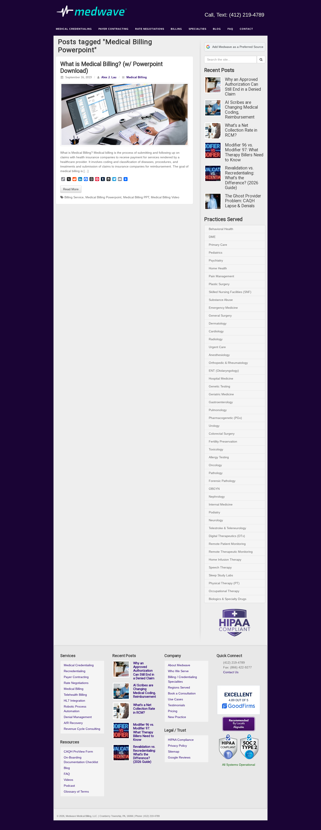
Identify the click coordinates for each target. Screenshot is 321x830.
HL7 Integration (74, 700)
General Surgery (220, 315)
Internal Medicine (221, 504)
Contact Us (230, 672)
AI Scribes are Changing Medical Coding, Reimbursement (241, 110)
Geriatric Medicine (221, 394)
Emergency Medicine (223, 307)
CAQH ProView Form (78, 751)
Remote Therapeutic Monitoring (231, 551)
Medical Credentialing (79, 665)
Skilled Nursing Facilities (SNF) (230, 292)
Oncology (215, 465)
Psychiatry (216, 260)
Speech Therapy (220, 567)
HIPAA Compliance (181, 739)
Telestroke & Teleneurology (227, 528)
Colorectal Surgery (222, 433)
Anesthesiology (219, 355)
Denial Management (78, 717)
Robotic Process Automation (75, 709)
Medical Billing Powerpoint (103, 197)
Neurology (216, 520)
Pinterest (240, 677)
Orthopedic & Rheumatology (228, 362)
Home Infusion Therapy (225, 559)
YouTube (255, 8)
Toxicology (216, 449)
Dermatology (217, 323)
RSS (261, 8)
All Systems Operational (238, 764)
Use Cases (175, 699)
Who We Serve (178, 671)
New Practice (177, 717)
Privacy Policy (177, 745)
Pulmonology (218, 410)
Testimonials (176, 705)
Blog (67, 768)
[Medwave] (160, 11)
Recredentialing (74, 671)
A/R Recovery (73, 723)
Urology (214, 425)
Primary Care (218, 244)
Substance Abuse (221, 300)
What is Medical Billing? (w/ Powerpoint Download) (111, 67)
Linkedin (243, 8)
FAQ (67, 774)
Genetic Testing (219, 386)
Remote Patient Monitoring (227, 544)
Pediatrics (215, 252)
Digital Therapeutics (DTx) (227, 536)
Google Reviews (179, 757)
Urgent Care (217, 347)
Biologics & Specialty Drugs (227, 599)
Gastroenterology (221, 402)
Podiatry (214, 512)
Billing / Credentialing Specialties (182, 679)
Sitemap (173, 751)
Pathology (216, 473)
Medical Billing (136, 77)
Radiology (216, 339)
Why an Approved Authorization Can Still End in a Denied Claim (243, 87)
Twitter (249, 8)
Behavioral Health (221, 229)
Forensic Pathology (222, 481)
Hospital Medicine (221, 378)
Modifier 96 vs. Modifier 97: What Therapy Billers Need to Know (244, 152)
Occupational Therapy (224, 591)
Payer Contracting (76, 677)
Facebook (232, 8)
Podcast (69, 785)
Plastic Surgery (219, 284)
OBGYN (214, 488)
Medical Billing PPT (136, 197)
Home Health (218, 268)
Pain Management (221, 276)
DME (212, 237)
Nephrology (217, 496)
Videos (68, 779)
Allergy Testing (219, 457)
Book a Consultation (182, 693)
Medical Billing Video (165, 197)
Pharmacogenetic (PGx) (225, 418)
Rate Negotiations (76, 683)
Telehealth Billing (75, 694)
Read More (71, 189)
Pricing (172, 711)
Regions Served (179, 687)
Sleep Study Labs (221, 575)
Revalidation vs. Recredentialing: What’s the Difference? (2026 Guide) (241, 178)
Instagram (237, 8)
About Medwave (179, 665)
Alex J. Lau (108, 77)
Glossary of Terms (76, 791)
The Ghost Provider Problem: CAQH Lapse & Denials (243, 201)
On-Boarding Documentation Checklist (81, 760)
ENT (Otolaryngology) (224, 370)
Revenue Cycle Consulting (82, 729)
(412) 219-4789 (246, 15)
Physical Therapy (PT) (224, 583)
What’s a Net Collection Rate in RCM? (241, 130)
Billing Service (74, 197)
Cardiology (216, 331)
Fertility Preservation (223, 441)
